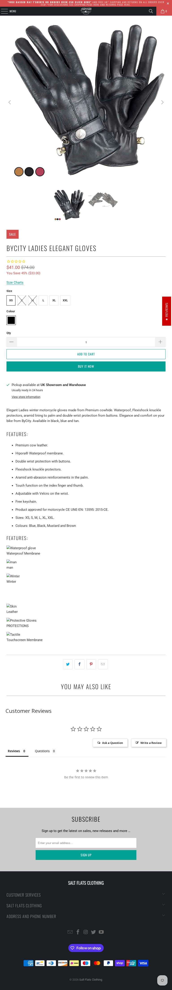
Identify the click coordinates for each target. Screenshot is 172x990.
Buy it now (86, 366)
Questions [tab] (42, 751)
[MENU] (2, 11)
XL (54, 300)
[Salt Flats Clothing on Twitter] (93, 932)
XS (11, 300)
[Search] (151, 11)
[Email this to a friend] (103, 664)
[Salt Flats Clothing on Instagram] (85, 932)
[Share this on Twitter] (68, 664)
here (96, 4)
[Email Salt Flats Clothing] (70, 932)
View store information (26, 397)
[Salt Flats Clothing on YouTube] (101, 932)
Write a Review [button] (151, 743)
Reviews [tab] (14, 751)
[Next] (162, 102)
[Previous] (9, 102)
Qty (8, 333)
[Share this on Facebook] (79, 664)
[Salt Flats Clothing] (86, 11)
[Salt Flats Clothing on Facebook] (78, 932)
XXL (65, 300)
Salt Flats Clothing (90, 979)
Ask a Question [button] (112, 743)
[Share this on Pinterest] (91, 664)
